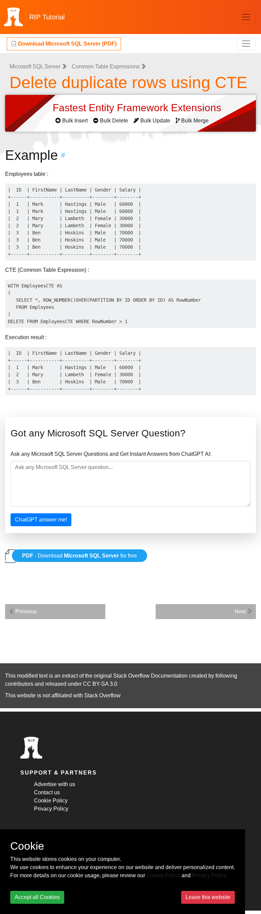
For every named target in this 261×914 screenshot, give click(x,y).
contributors (19, 684)
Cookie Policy (51, 800)
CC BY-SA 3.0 (100, 684)
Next (240, 611)
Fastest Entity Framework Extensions (138, 107)
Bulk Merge (195, 120)
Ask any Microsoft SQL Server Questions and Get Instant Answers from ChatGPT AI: (111, 454)
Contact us (47, 792)
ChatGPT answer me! (41, 519)
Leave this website (208, 897)
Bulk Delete (114, 120)
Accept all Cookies (37, 897)
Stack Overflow (102, 695)
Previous (25, 611)
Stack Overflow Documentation (150, 676)
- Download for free (79, 556)
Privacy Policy (51, 809)
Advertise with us (54, 784)
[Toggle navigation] (246, 17)
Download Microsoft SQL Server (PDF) (67, 44)
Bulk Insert (75, 120)
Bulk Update (155, 120)
